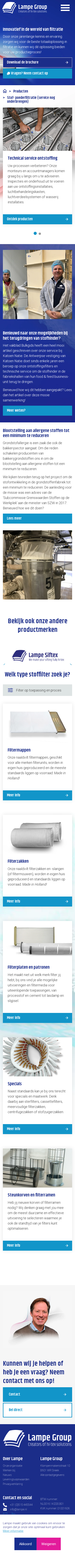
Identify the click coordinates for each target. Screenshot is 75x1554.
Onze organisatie (12, 1465)
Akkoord (25, 1544)
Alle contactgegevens (52, 1474)
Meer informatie (13, 1531)
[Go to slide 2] (40, 234)
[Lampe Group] (24, 7)
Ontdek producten (20, 219)
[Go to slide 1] (35, 233)
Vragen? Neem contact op (29, 73)
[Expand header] (65, 7)
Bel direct (15, 1410)
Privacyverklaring (13, 1484)
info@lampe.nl (18, 1509)
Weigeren (48, 1544)
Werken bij (9, 1470)
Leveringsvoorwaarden (16, 1479)
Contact (14, 1394)
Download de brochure (22, 62)
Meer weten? (16, 411)
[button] (37, 565)
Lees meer (14, 518)
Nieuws (7, 1474)
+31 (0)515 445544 (21, 1504)
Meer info (13, 795)
